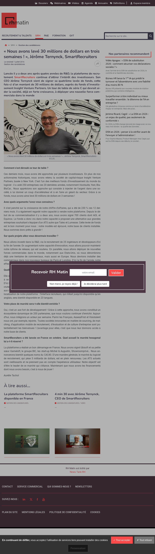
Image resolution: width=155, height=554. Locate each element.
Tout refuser (145, 540)
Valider (116, 273)
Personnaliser (78, 548)
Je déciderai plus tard (95, 284)
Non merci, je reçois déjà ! (64, 284)
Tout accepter (122, 540)
